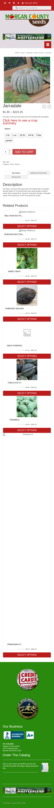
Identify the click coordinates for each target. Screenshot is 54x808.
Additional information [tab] (38, 173)
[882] (27, 80)
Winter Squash (15, 164)
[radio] (7, 135)
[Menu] (47, 44)
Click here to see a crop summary (20, 121)
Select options (27, 226)
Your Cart (30, 3)
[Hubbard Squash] (44, 106)
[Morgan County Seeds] (27, 20)
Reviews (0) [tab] (16, 177)
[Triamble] (49, 106)
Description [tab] (16, 173)
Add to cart (24, 151)
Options (7, 129)
